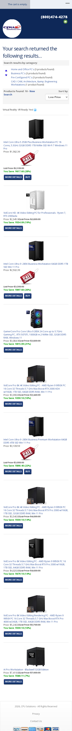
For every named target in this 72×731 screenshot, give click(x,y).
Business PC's (18, 73)
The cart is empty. (18, 4)
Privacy (36, 713)
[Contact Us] (65, 21)
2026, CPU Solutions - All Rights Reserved (36, 706)
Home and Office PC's (22, 69)
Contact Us (36, 721)
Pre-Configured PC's (22, 77)
